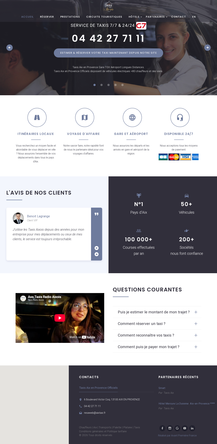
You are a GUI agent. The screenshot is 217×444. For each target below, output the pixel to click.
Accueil (27, 17)
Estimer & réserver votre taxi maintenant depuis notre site (108, 53)
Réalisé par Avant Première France (177, 435)
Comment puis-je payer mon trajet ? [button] (148, 347)
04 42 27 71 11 (108, 38)
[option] (48, 227)
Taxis (137, 427)
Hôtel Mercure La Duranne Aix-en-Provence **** (180, 403)
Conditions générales (91, 431)
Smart (162, 388)
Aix (95, 427)
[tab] (157, 312)
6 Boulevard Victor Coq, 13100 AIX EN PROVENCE (112, 399)
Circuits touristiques (104, 17)
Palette (117, 427)
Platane (127, 427)
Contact (178, 17)
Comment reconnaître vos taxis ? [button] (146, 335)
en (194, 17)
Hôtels (134, 17)
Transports (105, 427)
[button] (34, 403)
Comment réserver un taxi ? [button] (141, 323)
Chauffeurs (85, 427)
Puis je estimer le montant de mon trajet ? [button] (154, 312)
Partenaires (155, 17)
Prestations (70, 17)
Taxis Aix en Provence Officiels (98, 387)
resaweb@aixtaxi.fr (94, 412)
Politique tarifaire (117, 431)
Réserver (47, 17)
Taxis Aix (168, 392)
